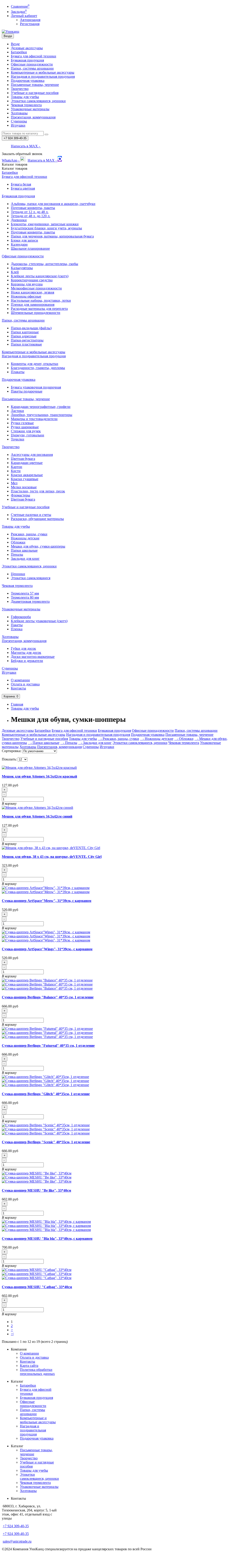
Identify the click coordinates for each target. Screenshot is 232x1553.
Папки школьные (24, 550)
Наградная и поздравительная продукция (43, 76)
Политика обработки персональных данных (37, 1372)
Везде (15, 44)
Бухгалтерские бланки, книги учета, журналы (46, 228)
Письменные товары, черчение (35, 85)
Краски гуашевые (24, 479)
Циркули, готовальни (27, 435)
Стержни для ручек (26, 431)
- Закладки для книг (95, 743)
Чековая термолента (26, 105)
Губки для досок (23, 648)
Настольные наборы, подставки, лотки (41, 300)
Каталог (14, 168)
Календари (19, 244)
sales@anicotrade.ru (17, 1541)
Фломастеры (20, 495)
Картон (16, 467)
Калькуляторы (22, 268)
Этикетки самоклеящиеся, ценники (38, 101)
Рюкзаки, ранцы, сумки (29, 534)
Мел (14, 483)
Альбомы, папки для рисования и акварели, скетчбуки (53, 204)
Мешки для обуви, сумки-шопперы (38, 546)
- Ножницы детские (156, 739)
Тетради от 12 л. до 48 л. (29, 212)
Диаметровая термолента (30, 601)
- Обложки (183, 739)
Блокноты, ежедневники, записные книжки (45, 224)
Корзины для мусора (27, 284)
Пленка (16, 629)
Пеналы (17, 554)
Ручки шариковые (25, 427)
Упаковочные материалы (30, 109)
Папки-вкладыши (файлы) (31, 328)
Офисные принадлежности (32, 64)
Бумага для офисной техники (33, 56)
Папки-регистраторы (27, 340)
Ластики (17, 411)
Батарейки (19, 52)
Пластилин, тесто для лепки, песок (38, 491)
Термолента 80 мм (25, 597)
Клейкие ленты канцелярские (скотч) (39, 276)
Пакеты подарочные (26, 391)
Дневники (19, 220)
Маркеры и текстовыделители (34, 419)
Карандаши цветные (27, 463)
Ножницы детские (25, 538)
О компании (20, 680)
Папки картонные (25, 332)
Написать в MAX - (26, 146)
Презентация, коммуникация (33, 117)
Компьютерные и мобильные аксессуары (42, 72)
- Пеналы (68, 743)
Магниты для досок (26, 652)
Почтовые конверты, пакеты (33, 208)
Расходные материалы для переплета (39, 309)
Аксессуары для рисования (32, 454)
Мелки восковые (24, 487)
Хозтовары (19, 113)
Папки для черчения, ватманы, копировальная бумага (52, 236)
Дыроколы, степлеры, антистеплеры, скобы (44, 264)
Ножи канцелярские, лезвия (32, 292)
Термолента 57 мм (25, 593)
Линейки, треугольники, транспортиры (41, 415)
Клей (15, 272)
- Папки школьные (43, 743)
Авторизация (30, 20)
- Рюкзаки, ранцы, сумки (118, 739)
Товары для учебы (25, 97)
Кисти (16, 471)
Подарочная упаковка (27, 80)
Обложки (18, 542)
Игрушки (18, 125)
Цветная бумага (23, 459)
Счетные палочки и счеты (31, 515)
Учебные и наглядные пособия (34, 93)
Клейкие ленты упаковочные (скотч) (39, 621)
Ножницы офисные (26, 296)
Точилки (17, 439)
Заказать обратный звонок (22, 154)
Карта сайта (29, 1365)
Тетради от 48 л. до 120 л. (30, 216)
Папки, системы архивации (32, 68)
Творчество (20, 89)
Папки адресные (23, 336)
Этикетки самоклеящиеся (30, 578)
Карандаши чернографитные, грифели (40, 407)
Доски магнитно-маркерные (33, 657)
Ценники (18, 574)
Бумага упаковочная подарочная (36, 387)
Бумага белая (21, 184)
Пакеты (17, 625)
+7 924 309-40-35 (16, 1526)
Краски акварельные (27, 475)
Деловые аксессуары (27, 48)
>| (12, 1334)
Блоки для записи (24, 240)
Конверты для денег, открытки (34, 364)
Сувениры (19, 121)
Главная (17, 704)
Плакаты (17, 372)
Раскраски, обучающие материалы (37, 519)
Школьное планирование (30, 248)
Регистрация (29, 24)
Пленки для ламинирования (32, 304)
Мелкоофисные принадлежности (36, 288)
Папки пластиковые (26, 344)
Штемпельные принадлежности (35, 313)
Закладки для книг (25, 558)
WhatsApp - (11, 160)
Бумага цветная (23, 188)
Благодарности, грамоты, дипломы (38, 368)
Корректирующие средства (32, 280)
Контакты (18, 688)
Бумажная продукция (27, 60)
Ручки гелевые (22, 423)
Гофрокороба (21, 617)
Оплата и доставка (25, 684)
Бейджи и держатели (27, 661)
